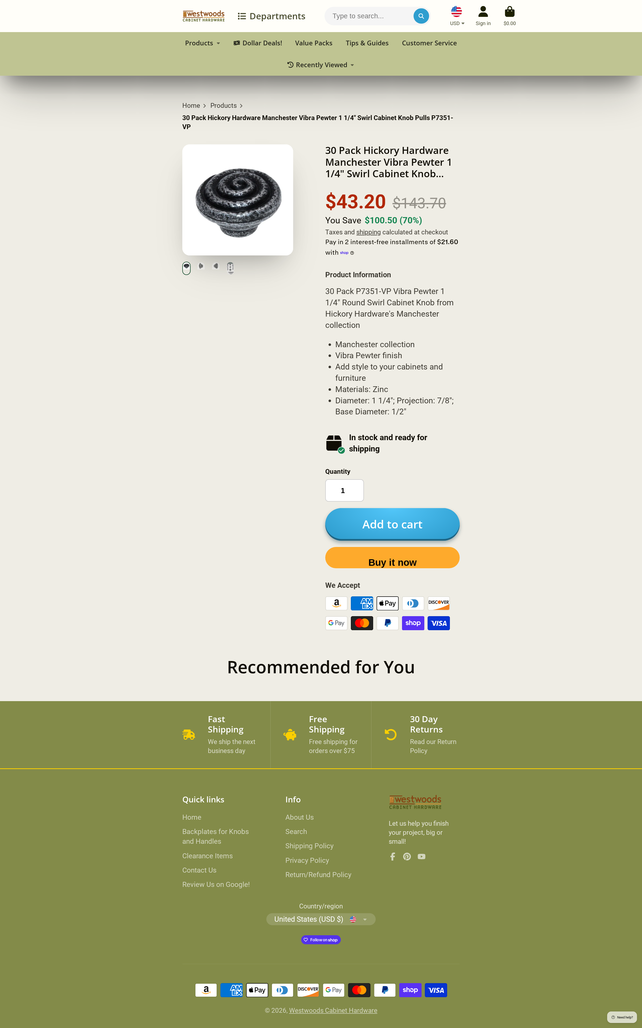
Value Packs (314, 43)
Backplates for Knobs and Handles (215, 836)
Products (199, 43)
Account (483, 16)
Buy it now (392, 562)
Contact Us (199, 870)
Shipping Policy (309, 846)
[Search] (421, 16)
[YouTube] (422, 857)
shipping (368, 232)
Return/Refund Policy (318, 875)
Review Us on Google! (216, 884)
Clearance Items (207, 856)
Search (296, 831)
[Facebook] (393, 857)
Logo (203, 16)
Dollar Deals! (262, 43)
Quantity (337, 471)
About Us (299, 817)
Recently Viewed (321, 64)
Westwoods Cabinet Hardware (333, 1010)
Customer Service (429, 43)
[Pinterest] (407, 857)
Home (191, 105)
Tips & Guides (367, 43)
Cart (510, 16)
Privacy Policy (307, 860)
